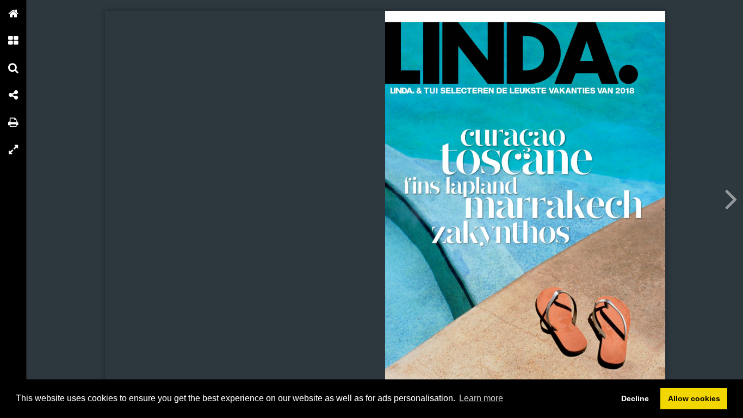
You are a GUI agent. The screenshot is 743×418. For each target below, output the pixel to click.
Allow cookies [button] (694, 398)
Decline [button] (635, 398)
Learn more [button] (481, 398)
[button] (13, 13)
